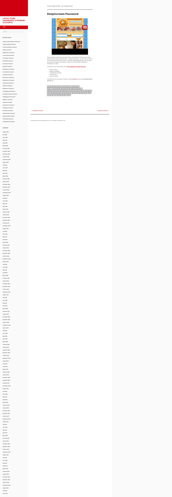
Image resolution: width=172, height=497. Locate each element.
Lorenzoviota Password (8, 55)
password (76, 92)
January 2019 (6, 374)
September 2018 (6, 385)
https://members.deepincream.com (76, 66)
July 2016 (5, 457)
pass (65, 92)
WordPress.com (61, 120)
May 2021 (5, 303)
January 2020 (6, 347)
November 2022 (6, 253)
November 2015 (6, 479)
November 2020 (6, 319)
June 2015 (5, 493)
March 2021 (5, 308)
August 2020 (6, 327)
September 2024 (6, 192)
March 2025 (5, 176)
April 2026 (5, 143)
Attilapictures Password (8, 80)
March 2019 (5, 369)
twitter (65, 95)
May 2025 (5, 170)
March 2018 (5, 402)
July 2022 (5, 264)
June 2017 (5, 427)
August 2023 (6, 228)
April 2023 (5, 239)
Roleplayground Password (9, 96)
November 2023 (6, 220)
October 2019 (6, 355)
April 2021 (5, 305)
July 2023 (5, 231)
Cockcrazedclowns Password (10, 47)
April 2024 (5, 206)
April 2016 (5, 465)
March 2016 (5, 468)
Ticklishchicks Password (9, 121)
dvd (79, 90)
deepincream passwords (54, 90)
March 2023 (5, 242)
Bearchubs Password (8, 110)
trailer (60, 95)
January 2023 (6, 247)
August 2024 (6, 195)
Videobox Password (7, 102)
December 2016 (6, 443)
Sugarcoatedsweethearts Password (11, 41)
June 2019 (5, 366)
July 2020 (5, 330)
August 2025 (6, 162)
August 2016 (6, 454)
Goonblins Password (8, 74)
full (87, 90)
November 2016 (6, 446)
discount (74, 90)
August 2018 (6, 388)
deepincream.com (66, 90)
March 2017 (5, 435)
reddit (89, 92)
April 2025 (5, 173)
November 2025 (6, 154)
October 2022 (6, 256)
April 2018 (5, 399)
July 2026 (5, 134)
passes (69, 92)
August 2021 (6, 294)
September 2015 (6, 485)
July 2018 (5, 391)
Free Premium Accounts (67, 6)
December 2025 (6, 151)
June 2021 (5, 300)
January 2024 (6, 214)
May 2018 (5, 396)
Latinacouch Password (8, 83)
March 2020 (5, 341)
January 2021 (6, 314)
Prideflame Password (8, 107)
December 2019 (6, 350)
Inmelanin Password (7, 85)
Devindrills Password (8, 60)
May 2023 (5, 236)
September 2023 (6, 225)
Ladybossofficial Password (9, 44)
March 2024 (5, 209)
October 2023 (6, 223)
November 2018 (6, 380)
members (59, 92)
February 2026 (6, 148)
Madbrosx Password (7, 99)
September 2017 (6, 419)
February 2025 (6, 178)
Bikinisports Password (8, 88)
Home (4, 26)
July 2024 (5, 198)
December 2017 (6, 410)
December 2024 (6, 184)
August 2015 (6, 488)
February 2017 (6, 438)
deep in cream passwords (54, 88)
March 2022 (5, 275)
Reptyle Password (7, 49)
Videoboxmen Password (8, 105)
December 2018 (6, 377)
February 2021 (6, 311)
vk (69, 95)
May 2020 (5, 336)
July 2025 (5, 165)
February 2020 (6, 344)
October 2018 (6, 383)
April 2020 (5, 338)
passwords (83, 92)
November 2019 (6, 352)
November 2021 (6, 286)
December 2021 (6, 283)
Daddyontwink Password (9, 116)
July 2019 (5, 363)
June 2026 (5, 137)
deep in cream (61, 86)
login (54, 92)
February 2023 (6, 245)
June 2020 (5, 333)
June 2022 (5, 267)
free (83, 90)
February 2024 (6, 212)
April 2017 (5, 432)
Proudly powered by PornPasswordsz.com (40, 120)
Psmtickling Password (8, 118)
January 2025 (6, 181)
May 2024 (5, 203)
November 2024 (6, 187)
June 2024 (5, 200)
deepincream (65, 88)
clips (55, 86)
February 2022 (6, 278)
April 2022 (5, 272)
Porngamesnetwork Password (10, 94)
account (50, 86)
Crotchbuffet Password (37, 110)
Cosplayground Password (9, 91)
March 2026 (5, 145)
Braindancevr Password (8, 69)
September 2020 (6, 325)
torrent (55, 95)
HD (90, 90)
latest (49, 92)
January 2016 (6, 474)
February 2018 (6, 405)
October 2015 (6, 482)
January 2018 (6, 407)
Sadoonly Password (7, 66)
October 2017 (6, 416)
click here (74, 79)
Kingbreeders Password (8, 52)
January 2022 (6, 281)
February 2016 (6, 471)
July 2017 (5, 424)
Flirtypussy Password (103, 110)
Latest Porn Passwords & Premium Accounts (14, 20)
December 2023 (6, 217)
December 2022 (6, 250)
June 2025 (5, 167)
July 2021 (5, 297)
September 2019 (6, 358)
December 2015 (6, 476)
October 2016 (6, 449)
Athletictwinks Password (9, 113)
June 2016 (5, 460)
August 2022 (6, 261)
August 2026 (6, 131)
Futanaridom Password (8, 72)
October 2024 (6, 189)
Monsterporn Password (8, 77)
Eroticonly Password (8, 63)
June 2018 (5, 394)
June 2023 (5, 234)
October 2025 (6, 156)
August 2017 (6, 421)
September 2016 (6, 452)
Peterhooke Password (8, 58)
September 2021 (6, 292)
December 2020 (6, 316)
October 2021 (6, 289)
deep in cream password (72, 86)
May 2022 (5, 269)
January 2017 (6, 441)
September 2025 (6, 159)
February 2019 (6, 372)
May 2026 (5, 140)
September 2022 (6, 258)
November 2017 (6, 413)
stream (49, 95)
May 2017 (5, 430)
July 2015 (5, 490)
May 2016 (5, 463)
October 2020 (6, 322)
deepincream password (76, 88)
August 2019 (6, 361)
